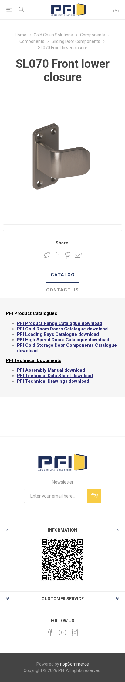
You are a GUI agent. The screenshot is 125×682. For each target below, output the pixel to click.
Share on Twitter (46, 255)
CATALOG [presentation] (63, 274)
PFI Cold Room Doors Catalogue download (62, 329)
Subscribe (94, 496)
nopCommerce (74, 664)
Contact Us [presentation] (62, 290)
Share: (62, 243)
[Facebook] (50, 632)
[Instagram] (75, 632)
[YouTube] (62, 632)
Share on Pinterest (68, 255)
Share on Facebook (57, 255)
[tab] (62, 275)
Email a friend (78, 255)
